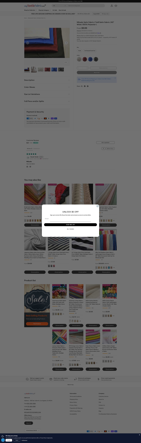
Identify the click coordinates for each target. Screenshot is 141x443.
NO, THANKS (70, 229)
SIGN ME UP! (70, 224)
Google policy (49, 438)
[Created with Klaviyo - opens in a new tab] (70, 238)
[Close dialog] (97, 206)
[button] (3, 440)
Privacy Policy (43, 438)
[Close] (139, 435)
